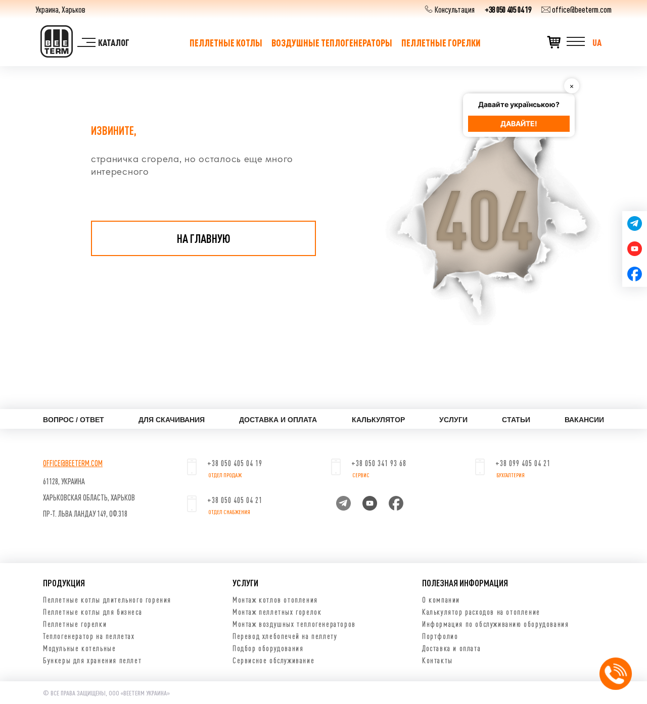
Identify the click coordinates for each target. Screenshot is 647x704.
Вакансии (584, 420)
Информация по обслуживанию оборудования (495, 623)
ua (597, 42)
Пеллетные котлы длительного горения (107, 599)
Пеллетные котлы (226, 42)
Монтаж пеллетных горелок (277, 611)
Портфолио (440, 635)
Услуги (453, 420)
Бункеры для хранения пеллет (92, 660)
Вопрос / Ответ (73, 420)
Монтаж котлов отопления (275, 599)
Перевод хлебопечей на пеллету (285, 635)
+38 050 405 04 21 (234, 500)
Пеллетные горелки (441, 42)
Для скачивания (171, 420)
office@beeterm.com (581, 9)
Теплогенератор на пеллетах (89, 635)
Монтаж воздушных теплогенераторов (294, 623)
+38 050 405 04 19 (508, 9)
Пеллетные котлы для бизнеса (92, 611)
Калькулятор (378, 420)
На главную (203, 238)
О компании (441, 599)
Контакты (437, 660)
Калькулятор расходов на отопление (481, 611)
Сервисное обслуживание (273, 660)
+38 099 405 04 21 (522, 463)
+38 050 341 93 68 (378, 463)
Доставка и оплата (278, 420)
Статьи (516, 420)
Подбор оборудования (268, 647)
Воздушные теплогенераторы (331, 42)
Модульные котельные (79, 647)
